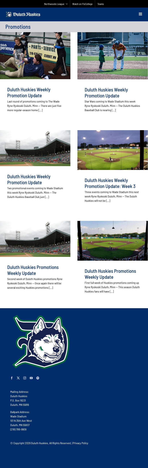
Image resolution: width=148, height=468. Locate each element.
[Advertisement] (76, 456)
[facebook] (11, 378)
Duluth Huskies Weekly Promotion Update (29, 92)
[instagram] (24, 378)
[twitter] (18, 378)
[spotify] (37, 378)
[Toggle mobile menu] (141, 14)
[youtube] (31, 378)
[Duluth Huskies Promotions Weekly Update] (35, 239)
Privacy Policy (80, 443)
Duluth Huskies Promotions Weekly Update (33, 270)
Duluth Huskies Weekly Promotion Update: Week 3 (110, 183)
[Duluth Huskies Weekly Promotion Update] (35, 55)
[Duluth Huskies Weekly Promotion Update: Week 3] (112, 150)
